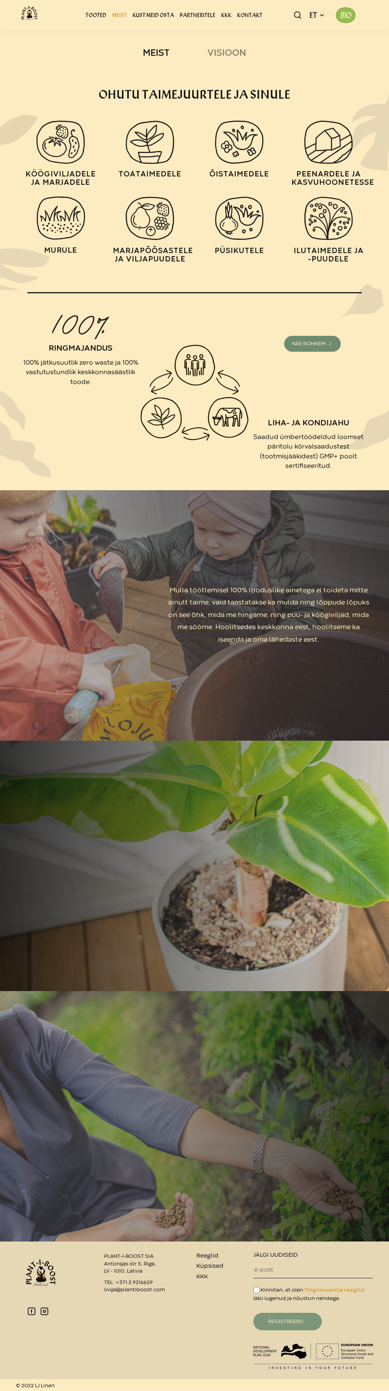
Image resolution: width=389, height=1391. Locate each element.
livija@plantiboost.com (134, 1289)
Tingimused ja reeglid (334, 1290)
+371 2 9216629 (134, 1282)
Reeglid (207, 1256)
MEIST (119, 15)
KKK (226, 15)
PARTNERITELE (197, 15)
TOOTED (95, 15)
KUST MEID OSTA (153, 15)
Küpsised (209, 1266)
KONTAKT (249, 15)
